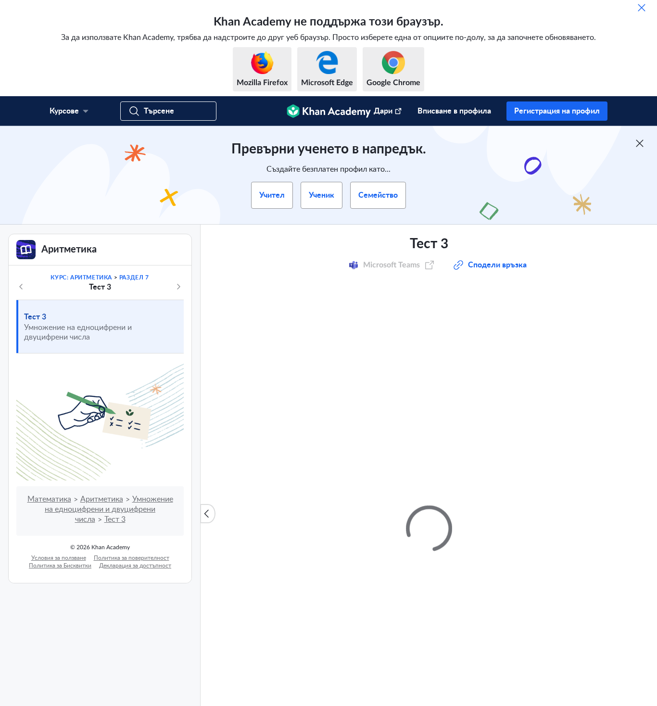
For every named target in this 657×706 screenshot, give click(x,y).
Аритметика (101, 499)
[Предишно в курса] (21, 286)
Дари (383, 111)
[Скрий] (641, 7)
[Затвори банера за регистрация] (639, 143)
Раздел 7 (134, 277)
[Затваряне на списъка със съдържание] (207, 513)
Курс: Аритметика (81, 277)
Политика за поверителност (131, 558)
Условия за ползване (58, 558)
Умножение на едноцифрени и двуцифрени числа (109, 509)
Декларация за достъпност (135, 565)
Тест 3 (35, 317)
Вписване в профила (454, 111)
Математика (49, 499)
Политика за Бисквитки (60, 565)
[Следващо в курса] (178, 286)
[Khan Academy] (329, 111)
